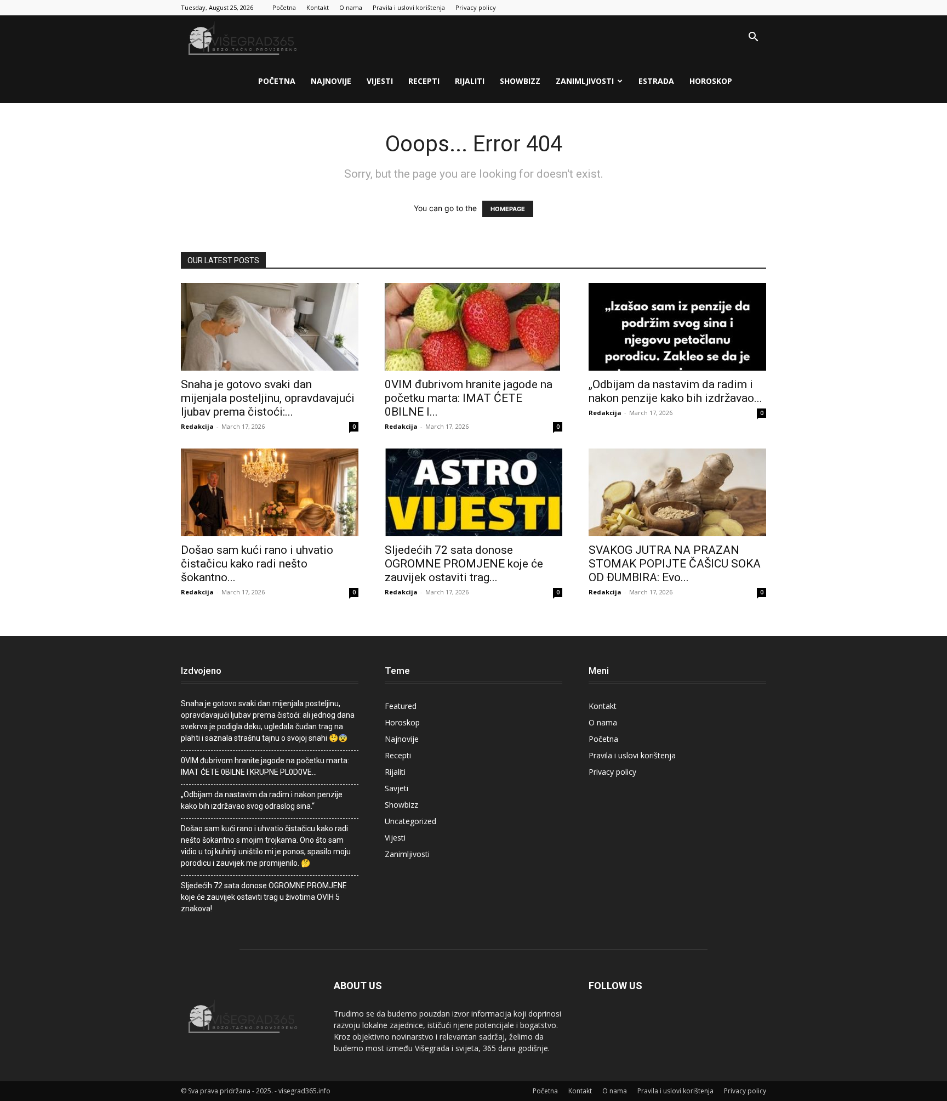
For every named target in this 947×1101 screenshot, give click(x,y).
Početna (284, 7)
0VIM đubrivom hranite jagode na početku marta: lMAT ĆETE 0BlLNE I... (468, 398)
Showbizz (520, 81)
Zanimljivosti (585, 81)
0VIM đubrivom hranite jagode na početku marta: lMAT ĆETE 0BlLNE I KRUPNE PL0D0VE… (265, 766)
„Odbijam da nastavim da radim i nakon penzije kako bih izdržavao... (675, 391)
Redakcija (197, 426)
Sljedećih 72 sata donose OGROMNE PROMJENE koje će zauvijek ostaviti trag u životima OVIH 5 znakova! (264, 897)
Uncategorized (410, 821)
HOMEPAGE (507, 209)
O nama (350, 7)
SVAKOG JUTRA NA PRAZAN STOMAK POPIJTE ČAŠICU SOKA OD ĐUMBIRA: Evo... (675, 563)
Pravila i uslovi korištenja (409, 7)
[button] (753, 38)
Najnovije (331, 81)
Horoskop (710, 81)
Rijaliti (469, 81)
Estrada (656, 81)
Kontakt (317, 7)
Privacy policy (475, 7)
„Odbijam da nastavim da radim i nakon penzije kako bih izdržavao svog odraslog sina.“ (262, 800)
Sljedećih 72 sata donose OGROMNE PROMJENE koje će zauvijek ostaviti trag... (464, 563)
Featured (401, 706)
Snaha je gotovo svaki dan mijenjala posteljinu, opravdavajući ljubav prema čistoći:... (268, 398)
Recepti (424, 81)
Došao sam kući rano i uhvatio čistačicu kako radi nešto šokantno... (257, 563)
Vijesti (380, 81)
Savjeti (396, 788)
